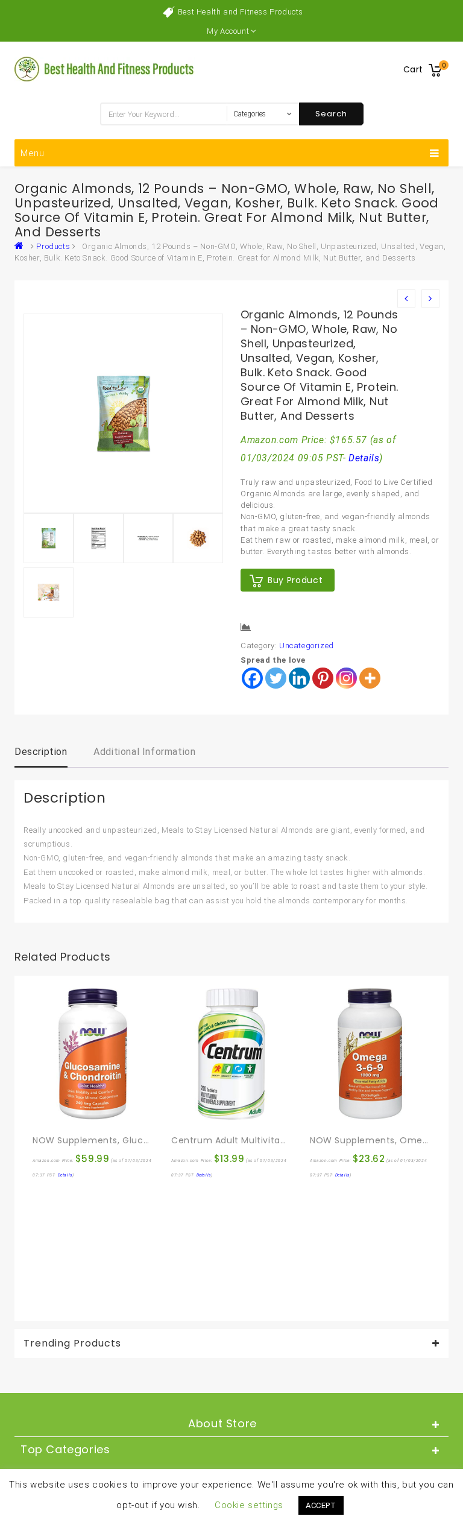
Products (53, 246)
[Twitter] (275, 678)
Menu (32, 153)
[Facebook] (252, 678)
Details (363, 458)
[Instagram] (346, 678)
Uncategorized (306, 645)
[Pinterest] (322, 678)
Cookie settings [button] (249, 1505)
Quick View (68, 1114)
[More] (369, 678)
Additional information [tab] (144, 751)
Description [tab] (41, 751)
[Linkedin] (299, 678)
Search (331, 113)
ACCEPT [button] (321, 1505)
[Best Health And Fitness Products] (21, 246)
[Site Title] (104, 68)
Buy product (295, 580)
